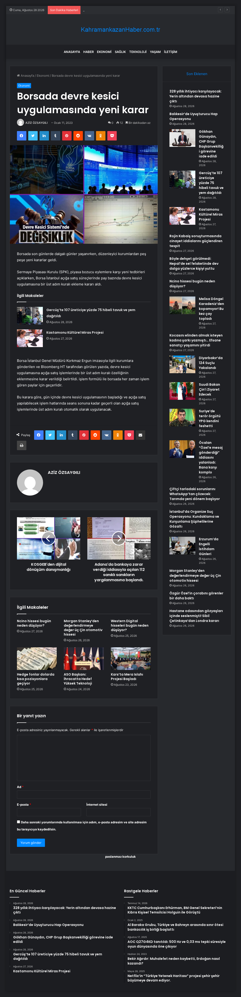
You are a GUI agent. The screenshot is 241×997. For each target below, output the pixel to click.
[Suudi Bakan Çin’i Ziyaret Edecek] (182, 391)
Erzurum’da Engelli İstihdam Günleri (208, 546)
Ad (20, 787)
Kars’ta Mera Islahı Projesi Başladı (127, 676)
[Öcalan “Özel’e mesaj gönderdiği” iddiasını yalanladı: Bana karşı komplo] (182, 449)
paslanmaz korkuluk (120, 856)
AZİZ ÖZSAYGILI (36, 122)
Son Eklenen (196, 74)
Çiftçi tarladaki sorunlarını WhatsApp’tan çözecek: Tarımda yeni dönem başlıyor (194, 494)
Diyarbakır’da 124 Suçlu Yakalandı (211, 363)
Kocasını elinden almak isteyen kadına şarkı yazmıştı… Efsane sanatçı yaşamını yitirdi (196, 340)
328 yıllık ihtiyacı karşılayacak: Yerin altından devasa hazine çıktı (195, 96)
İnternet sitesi (96, 804)
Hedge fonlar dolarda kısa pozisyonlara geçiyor (35, 679)
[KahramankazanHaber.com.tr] (120, 29)
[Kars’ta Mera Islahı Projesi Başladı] (131, 658)
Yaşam (155, 52)
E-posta (24, 804)
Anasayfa (72, 52)
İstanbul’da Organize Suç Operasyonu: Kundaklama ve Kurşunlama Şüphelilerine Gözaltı (194, 519)
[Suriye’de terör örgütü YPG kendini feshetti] (182, 417)
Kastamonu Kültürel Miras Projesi (75, 332)
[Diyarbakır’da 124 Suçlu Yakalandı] (182, 364)
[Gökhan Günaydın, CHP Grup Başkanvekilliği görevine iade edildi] (182, 138)
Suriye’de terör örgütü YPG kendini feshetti (210, 418)
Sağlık (120, 52)
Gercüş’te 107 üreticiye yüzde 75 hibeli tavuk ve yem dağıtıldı (211, 183)
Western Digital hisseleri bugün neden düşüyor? (130, 625)
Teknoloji (138, 52)
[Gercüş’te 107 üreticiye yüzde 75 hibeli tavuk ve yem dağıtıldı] (30, 315)
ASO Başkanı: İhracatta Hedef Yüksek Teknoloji (78, 679)
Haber (88, 52)
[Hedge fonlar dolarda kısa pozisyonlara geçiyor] (37, 658)
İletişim (170, 52)
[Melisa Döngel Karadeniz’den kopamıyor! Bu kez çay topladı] (182, 305)
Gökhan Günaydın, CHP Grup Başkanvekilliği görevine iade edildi (130, 10)
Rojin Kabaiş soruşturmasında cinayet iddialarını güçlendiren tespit (195, 241)
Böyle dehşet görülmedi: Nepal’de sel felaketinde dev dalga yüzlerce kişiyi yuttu (193, 263)
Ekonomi (104, 52)
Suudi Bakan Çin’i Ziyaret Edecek (209, 389)
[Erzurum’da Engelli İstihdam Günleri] (182, 545)
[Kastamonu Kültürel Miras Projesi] (30, 338)
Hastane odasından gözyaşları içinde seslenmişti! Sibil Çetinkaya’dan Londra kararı (196, 616)
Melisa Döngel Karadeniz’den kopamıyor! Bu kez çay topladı (211, 308)
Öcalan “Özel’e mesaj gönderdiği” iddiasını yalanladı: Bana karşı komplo (211, 457)
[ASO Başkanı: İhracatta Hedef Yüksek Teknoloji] (84, 658)
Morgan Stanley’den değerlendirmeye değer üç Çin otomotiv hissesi (83, 628)
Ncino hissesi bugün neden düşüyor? (34, 623)
